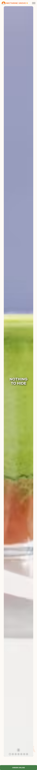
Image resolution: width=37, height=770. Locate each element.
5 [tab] (21, 754)
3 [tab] (16, 754)
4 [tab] (18, 754)
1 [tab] (10, 754)
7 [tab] (27, 754)
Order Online (24, 767)
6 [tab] (24, 754)
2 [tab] (13, 754)
